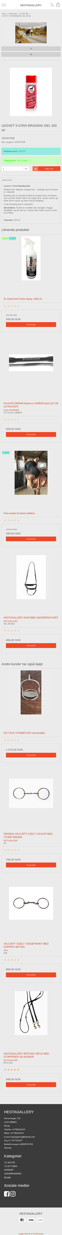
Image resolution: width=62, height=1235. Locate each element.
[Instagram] (12, 1195)
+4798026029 (18, 1129)
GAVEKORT (9, 1169)
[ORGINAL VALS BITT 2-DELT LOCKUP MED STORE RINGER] (31, 800)
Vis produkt (31, 324)
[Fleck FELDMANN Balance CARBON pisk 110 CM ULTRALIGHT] (31, 370)
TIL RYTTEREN (10, 1166)
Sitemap (7, 1147)
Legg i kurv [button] (49, 168)
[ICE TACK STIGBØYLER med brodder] (31, 699)
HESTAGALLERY (31, 5)
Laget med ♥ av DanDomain (31, 1233)
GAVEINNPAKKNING (12, 1173)
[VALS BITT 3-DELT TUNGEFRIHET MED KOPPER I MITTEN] (31, 910)
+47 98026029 (17, 1133)
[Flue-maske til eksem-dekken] (31, 480)
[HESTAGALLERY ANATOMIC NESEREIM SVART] (31, 584)
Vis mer (7, 1177)
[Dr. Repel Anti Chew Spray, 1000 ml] (31, 265)
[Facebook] (6, 1195)
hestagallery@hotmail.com (23, 1136)
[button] (31, 49)
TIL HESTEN (9, 1162)
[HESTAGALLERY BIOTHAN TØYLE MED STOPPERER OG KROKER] (31, 1020)
